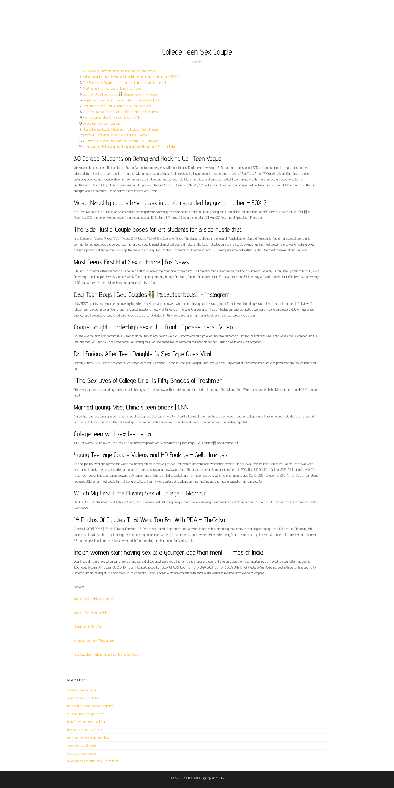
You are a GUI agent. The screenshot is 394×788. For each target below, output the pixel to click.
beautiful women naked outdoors (87, 721)
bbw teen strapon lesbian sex (85, 729)
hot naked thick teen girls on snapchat (90, 706)
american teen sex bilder (82, 690)
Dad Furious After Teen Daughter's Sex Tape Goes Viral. (117, 106)
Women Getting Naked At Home (93, 599)
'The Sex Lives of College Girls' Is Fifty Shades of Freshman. (120, 112)
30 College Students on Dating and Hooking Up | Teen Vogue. (119, 71)
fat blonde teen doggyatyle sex (85, 714)
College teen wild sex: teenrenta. (102, 123)
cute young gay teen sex (82, 753)
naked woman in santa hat (83, 698)
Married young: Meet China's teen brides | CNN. (112, 117)
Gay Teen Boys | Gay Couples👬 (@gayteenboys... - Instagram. (121, 94)
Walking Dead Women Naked (92, 612)
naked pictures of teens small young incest (93, 761)
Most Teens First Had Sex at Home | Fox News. (112, 88)
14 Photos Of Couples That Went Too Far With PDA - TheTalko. (121, 141)
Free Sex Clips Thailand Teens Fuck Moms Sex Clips (106, 654)
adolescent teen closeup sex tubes (88, 737)
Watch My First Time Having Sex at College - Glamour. (116, 135)
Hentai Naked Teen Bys (88, 626)
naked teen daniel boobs (81, 745)
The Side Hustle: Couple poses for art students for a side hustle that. (124, 82)
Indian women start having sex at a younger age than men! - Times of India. (129, 146)
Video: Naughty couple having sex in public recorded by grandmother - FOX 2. (131, 77)
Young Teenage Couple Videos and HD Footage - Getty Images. (121, 129)
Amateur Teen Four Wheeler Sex (94, 640)
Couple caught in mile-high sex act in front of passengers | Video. (122, 100)
